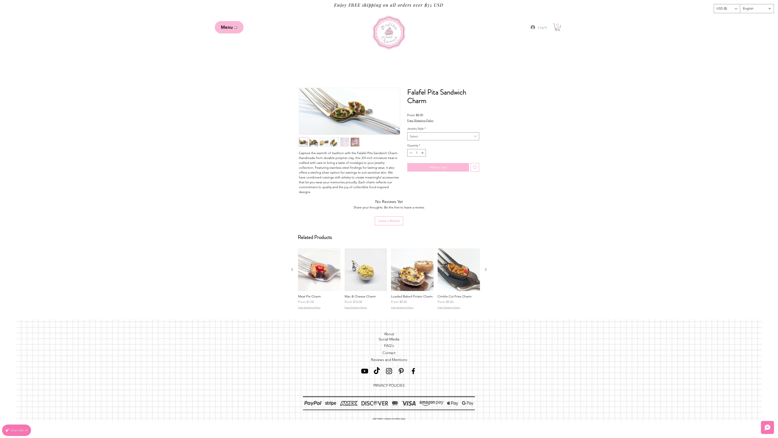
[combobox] (443, 137)
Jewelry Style (416, 129)
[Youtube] (365, 344)
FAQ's (389, 319)
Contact (389, 326)
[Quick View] (319, 243)
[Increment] (422, 153)
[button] (727, 8)
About (389, 307)
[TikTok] (377, 344)
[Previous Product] (292, 242)
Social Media (389, 312)
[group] (389, 255)
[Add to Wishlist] (475, 167)
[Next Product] (485, 242)
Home (303, 73)
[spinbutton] (416, 153)
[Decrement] (410, 153)
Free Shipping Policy (420, 121)
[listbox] (727, 8)
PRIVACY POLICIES (389, 359)
